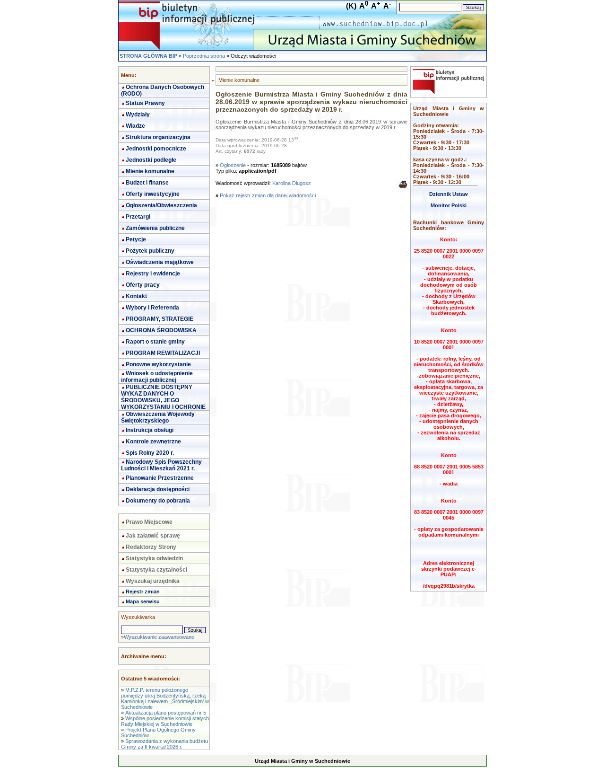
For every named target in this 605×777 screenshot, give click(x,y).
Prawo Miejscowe (149, 522)
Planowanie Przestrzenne (160, 478)
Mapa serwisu (143, 601)
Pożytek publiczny (150, 250)
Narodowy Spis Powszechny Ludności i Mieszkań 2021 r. (161, 465)
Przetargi (138, 216)
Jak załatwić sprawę (153, 535)
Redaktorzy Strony (151, 547)
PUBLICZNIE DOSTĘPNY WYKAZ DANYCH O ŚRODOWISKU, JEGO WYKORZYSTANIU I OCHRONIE (163, 397)
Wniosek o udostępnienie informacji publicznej (157, 376)
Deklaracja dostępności (158, 489)
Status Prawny (145, 103)
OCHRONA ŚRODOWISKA (161, 330)
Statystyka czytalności (156, 569)
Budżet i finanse (147, 182)
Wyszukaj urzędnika (153, 581)
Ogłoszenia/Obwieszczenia (161, 205)
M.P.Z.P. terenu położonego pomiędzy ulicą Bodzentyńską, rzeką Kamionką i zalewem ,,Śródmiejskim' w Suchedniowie (165, 698)
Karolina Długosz (291, 183)
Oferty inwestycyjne (153, 194)
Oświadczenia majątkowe (160, 262)
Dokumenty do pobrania (158, 500)
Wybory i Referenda (152, 307)
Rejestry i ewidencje (153, 273)
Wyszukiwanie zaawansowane (159, 637)
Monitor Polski (449, 205)
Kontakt (136, 296)
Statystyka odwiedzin (154, 558)
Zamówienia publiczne (155, 228)
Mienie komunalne (150, 171)
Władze (135, 126)
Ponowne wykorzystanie (158, 364)
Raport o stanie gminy (155, 341)
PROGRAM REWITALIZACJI (163, 353)
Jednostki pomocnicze (156, 148)
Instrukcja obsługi (149, 430)
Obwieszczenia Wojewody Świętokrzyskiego (158, 417)
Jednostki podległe (151, 160)
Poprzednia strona (204, 56)
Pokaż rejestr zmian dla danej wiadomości (268, 195)
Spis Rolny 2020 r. (150, 453)
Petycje (136, 239)
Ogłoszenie (233, 165)
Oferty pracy (143, 285)
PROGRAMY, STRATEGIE (159, 319)
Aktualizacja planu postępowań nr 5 (165, 712)
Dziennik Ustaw (448, 194)
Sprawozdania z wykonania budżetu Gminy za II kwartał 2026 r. (164, 744)
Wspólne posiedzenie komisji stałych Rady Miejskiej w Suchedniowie (165, 721)
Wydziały (138, 114)
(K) (351, 6)
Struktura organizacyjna (158, 137)
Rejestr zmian (143, 591)
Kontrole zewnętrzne (153, 441)
